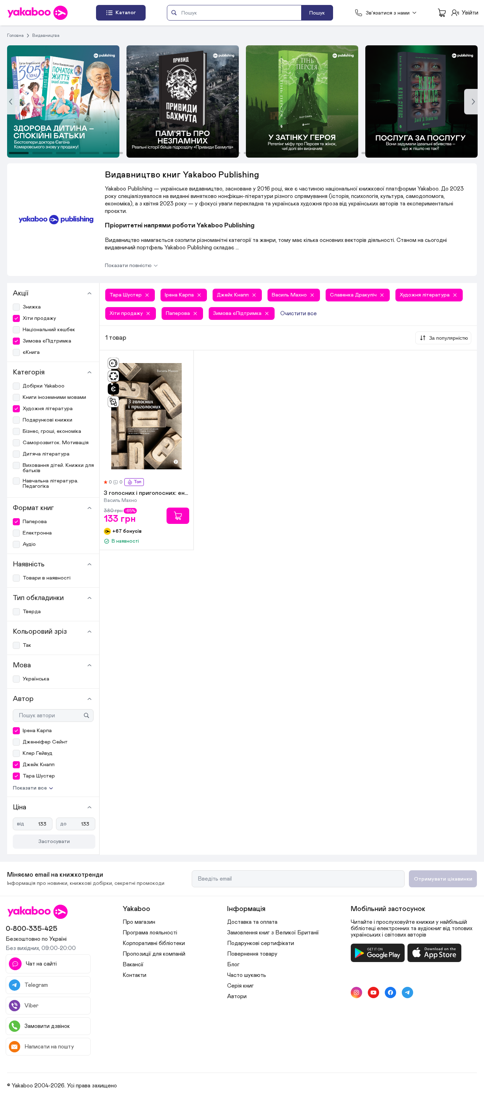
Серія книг (240, 986)
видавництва (46, 35)
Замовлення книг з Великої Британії (273, 932)
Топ (137, 482)
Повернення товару (252, 954)
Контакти (134, 975)
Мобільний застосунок (388, 908)
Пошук (317, 13)
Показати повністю (128, 265)
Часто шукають (246, 975)
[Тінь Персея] (182, 101)
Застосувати (54, 841)
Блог (233, 964)
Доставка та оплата (252, 922)
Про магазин (139, 922)
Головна (15, 35)
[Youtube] (373, 992)
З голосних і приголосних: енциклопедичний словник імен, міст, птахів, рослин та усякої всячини (146, 493)
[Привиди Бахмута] (63, 101)
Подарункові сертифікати (260, 943)
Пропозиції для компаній (154, 954)
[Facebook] (390, 992)
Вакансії (133, 964)
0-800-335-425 (31, 928)
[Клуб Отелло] (302, 101)
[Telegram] (407, 992)
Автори (237, 996)
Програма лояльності (150, 932)
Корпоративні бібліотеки (154, 943)
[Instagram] (356, 992)
